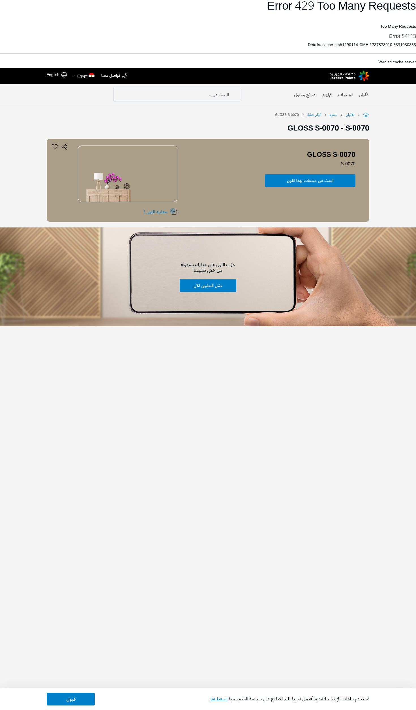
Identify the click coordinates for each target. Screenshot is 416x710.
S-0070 (348, 164)
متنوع (333, 114)
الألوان (364, 94)
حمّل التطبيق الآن (208, 286)
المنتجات (345, 94)
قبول (71, 699)
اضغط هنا (219, 699)
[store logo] (349, 76)
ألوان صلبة (314, 114)
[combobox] (177, 94)
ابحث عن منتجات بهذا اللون (310, 181)
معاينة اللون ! (155, 212)
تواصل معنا (110, 76)
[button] (83, 76)
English (52, 74)
